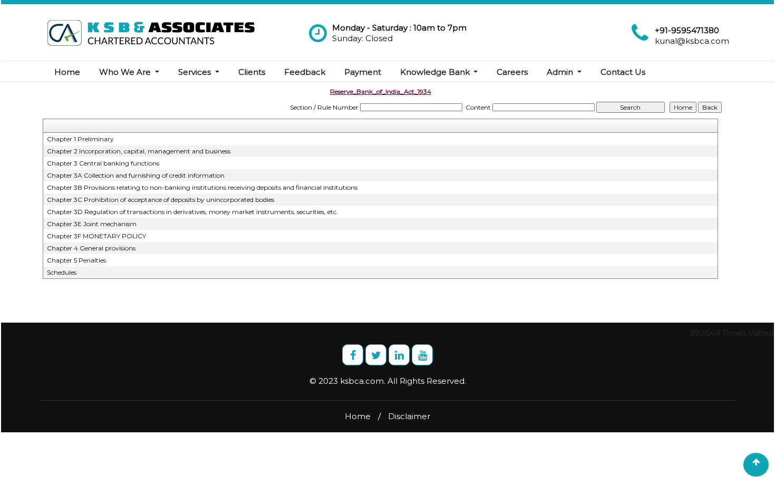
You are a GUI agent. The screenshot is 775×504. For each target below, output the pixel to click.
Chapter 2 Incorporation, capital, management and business (138, 151)
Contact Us (622, 72)
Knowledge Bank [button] (436, 72)
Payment (362, 72)
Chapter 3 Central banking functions (103, 163)
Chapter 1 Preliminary (80, 139)
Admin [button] (561, 72)
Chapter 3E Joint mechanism (92, 224)
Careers (512, 72)
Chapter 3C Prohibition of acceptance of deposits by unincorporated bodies (160, 199)
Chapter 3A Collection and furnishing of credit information (136, 175)
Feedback (304, 72)
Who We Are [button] (126, 72)
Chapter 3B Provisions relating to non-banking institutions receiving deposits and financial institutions (202, 187)
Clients (251, 72)
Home (67, 72)
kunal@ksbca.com (692, 41)
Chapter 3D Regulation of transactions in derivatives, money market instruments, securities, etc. (192, 212)
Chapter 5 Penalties (76, 260)
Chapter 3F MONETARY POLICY (96, 236)
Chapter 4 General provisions (91, 248)
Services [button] (195, 72)
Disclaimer (409, 416)
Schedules (61, 272)
